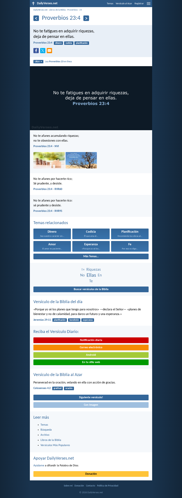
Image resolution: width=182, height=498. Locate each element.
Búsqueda (46, 429)
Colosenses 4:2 (42, 388)
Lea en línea (58, 61)
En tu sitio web (91, 362)
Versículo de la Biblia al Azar (57, 375)
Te (91, 281)
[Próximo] (86, 18)
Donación (91, 474)
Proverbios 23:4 (42, 42)
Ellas (91, 275)
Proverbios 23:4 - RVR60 (47, 189)
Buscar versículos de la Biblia (91, 289)
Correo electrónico (91, 347)
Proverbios (72, 10)
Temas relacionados (50, 223)
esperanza (88, 320)
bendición (74, 320)
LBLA (37, 61)
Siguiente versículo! (91, 397)
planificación (82, 43)
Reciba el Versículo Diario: (56, 332)
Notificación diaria (91, 340)
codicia (69, 43)
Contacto (90, 485)
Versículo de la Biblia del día (57, 302)
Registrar (139, 3)
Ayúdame (38, 465)
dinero (58, 43)
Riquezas (93, 270)
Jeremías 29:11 (42, 320)
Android (91, 355)
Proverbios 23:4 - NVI (46, 146)
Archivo (45, 435)
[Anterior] (36, 18)
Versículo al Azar (124, 3)
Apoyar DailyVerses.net (53, 458)
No (82, 275)
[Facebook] (36, 51)
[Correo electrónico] (50, 51)
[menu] (148, 5)
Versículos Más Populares (55, 445)
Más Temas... (91, 256)
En (100, 275)
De (83, 269)
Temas (110, 3)
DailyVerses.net (40, 10)
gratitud (57, 388)
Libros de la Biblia (57, 10)
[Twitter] (43, 51)
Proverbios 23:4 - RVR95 (47, 211)
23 (80, 10)
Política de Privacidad (107, 485)
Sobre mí (68, 485)
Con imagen (91, 405)
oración (69, 388)
